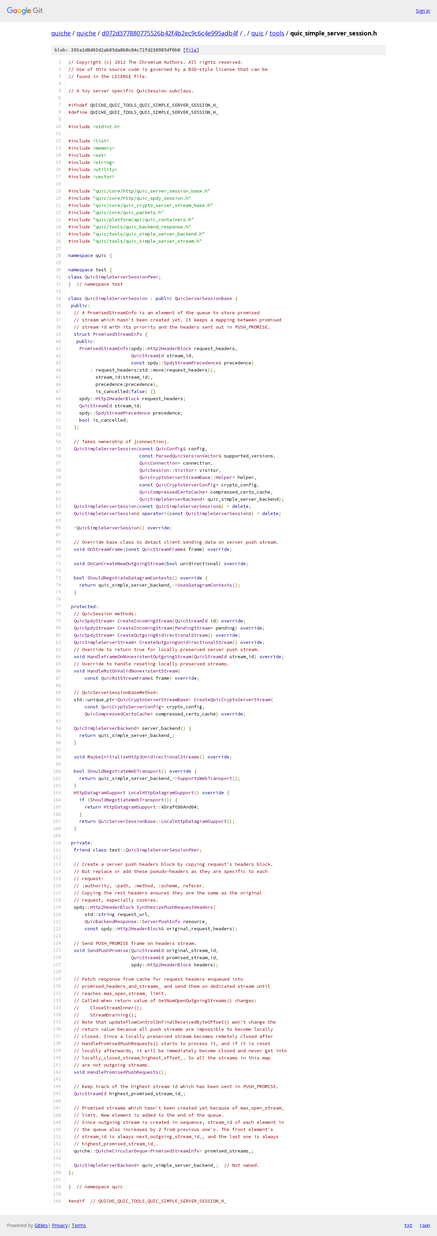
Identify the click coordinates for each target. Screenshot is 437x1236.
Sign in (423, 10)
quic (257, 33)
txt (408, 1225)
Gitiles (41, 1225)
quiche (61, 33)
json (424, 1225)
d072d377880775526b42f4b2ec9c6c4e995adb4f (170, 33)
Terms (79, 1225)
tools (276, 33)
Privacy (60, 1225)
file (191, 50)
